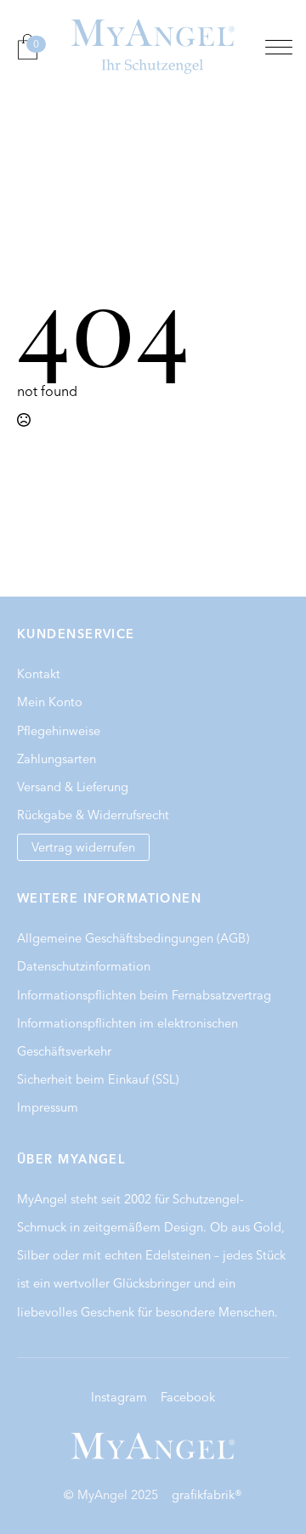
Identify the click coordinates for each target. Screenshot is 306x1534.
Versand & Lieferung (72, 787)
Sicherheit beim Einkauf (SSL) (97, 1079)
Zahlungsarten (56, 759)
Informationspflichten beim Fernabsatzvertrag (144, 995)
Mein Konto (49, 702)
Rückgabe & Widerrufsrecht (93, 815)
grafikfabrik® (207, 1495)
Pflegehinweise (58, 731)
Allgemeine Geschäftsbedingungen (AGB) (133, 938)
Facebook (188, 1397)
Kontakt (38, 674)
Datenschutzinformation (83, 966)
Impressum (47, 1107)
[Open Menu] (278, 46)
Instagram (119, 1397)
